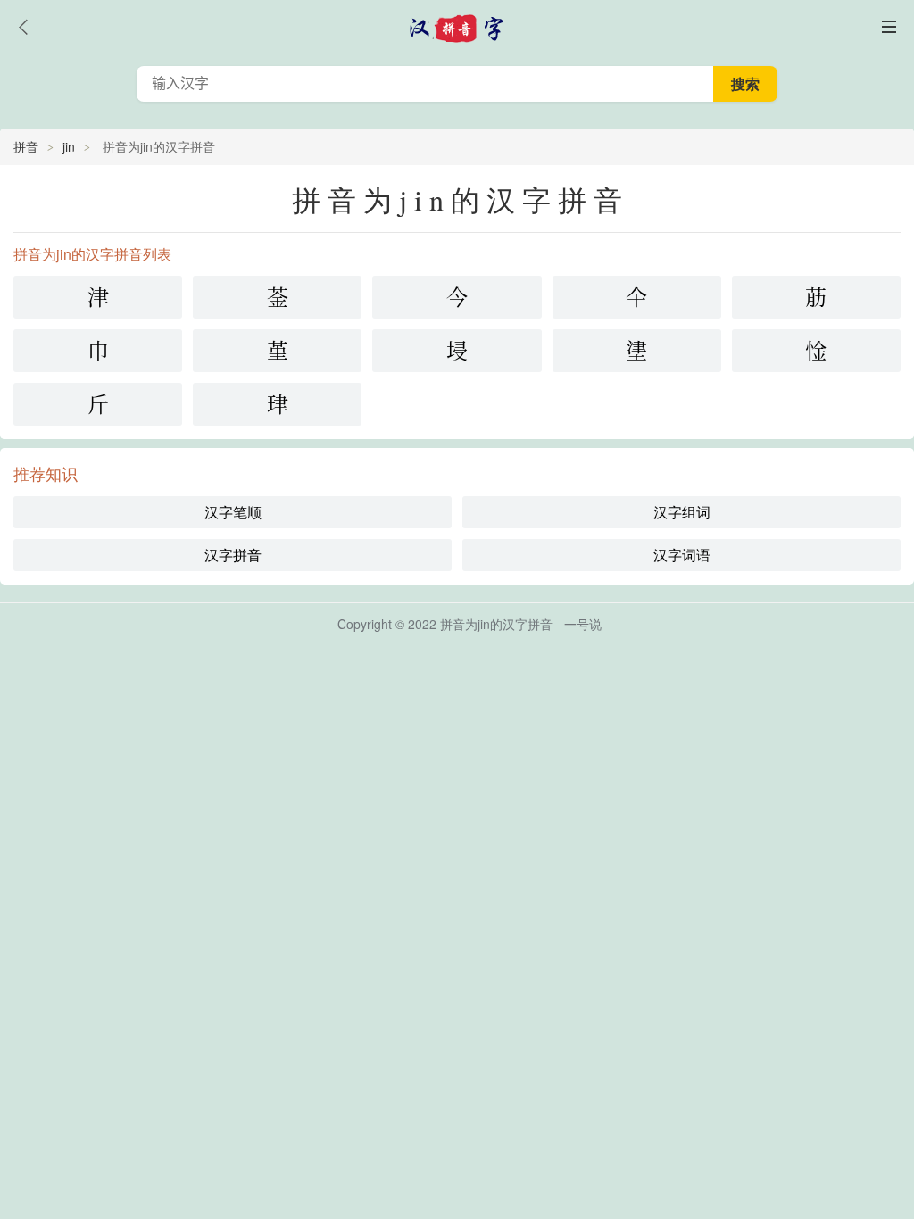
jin (68, 146)
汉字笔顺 (233, 512)
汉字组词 (681, 512)
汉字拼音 (233, 554)
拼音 (25, 146)
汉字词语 (681, 554)
